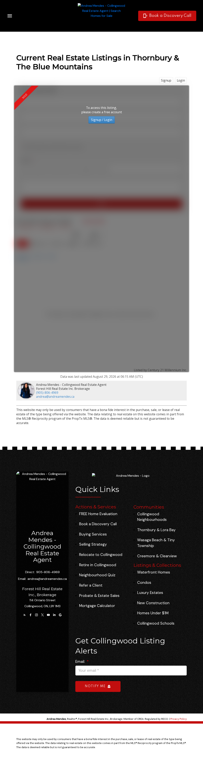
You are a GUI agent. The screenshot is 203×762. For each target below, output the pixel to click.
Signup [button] (166, 80)
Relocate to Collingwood (100, 554)
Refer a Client (90, 585)
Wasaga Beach (150, 539)
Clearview (168, 556)
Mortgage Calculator (97, 605)
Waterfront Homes (153, 572)
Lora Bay (168, 529)
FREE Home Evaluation (98, 513)
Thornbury (146, 529)
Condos (144, 582)
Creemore (146, 556)
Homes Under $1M (153, 613)
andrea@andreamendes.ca (55, 396)
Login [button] (181, 80)
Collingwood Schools (155, 623)
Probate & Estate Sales (99, 595)
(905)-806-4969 (47, 392)
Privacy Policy (178, 719)
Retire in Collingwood (97, 564)
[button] (167, 16)
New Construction (153, 602)
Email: (80, 661)
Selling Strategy (93, 544)
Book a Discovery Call (170, 16)
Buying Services (93, 534)
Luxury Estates (150, 592)
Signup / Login (101, 120)
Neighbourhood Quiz (97, 575)
